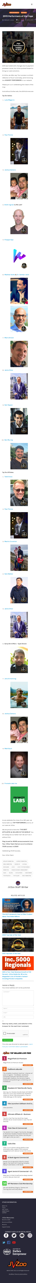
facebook (17, 864)
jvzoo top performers (23, 867)
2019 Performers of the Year (18, 16)
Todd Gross (8, 477)
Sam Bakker (8, 574)
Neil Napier (8, 405)
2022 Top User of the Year (11, 935)
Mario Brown (9, 338)
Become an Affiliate (7, 1222)
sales (4, 872)
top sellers (16, 875)
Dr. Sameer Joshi (23, 275)
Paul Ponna (8, 135)
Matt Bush (8, 748)
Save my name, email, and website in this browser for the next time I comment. (17, 1025)
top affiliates (7, 875)
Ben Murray (8, 440)
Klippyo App (8, 240)
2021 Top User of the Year (11, 954)
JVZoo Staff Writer (18, 887)
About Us (4, 1224)
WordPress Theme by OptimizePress (18, 1274)
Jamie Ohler (8, 370)
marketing (6, 870)
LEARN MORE (28, 1065)
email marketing (7, 864)
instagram (6, 867)
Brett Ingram (9, 205)
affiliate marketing (8, 861)
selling (11, 872)
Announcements (14, 12)
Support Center (6, 1227)
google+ (24, 864)
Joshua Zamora (10, 170)
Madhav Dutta (9, 275)
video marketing (26, 875)
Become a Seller (6, 1219)
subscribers (28, 872)
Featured (23, 12)
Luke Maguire (9, 100)
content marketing (21, 861)
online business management (19, 870)
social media (18, 872)
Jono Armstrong (10, 679)
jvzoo (13, 867)
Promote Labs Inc (10, 783)
